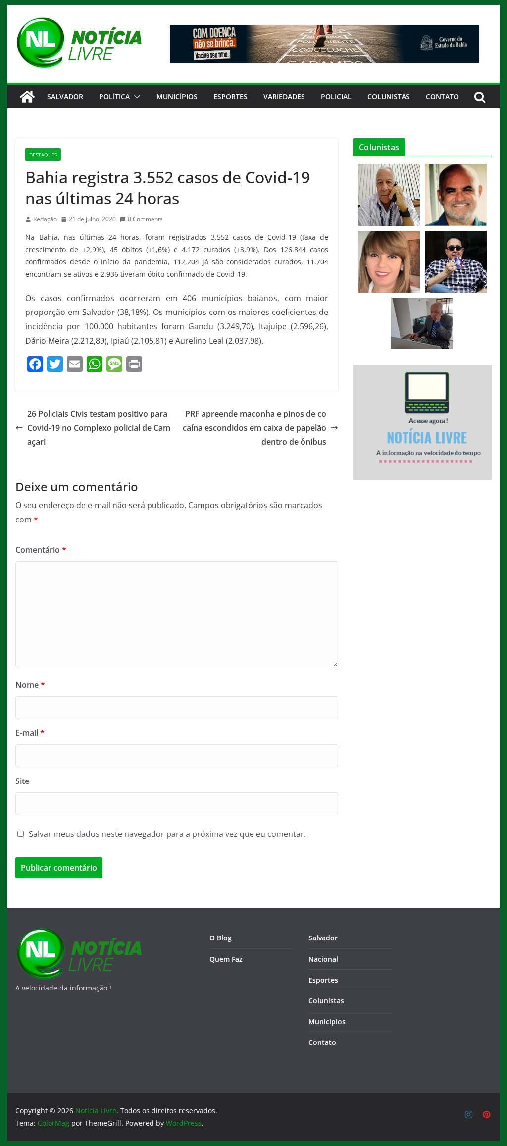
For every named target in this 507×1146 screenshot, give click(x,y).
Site (22, 781)
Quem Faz (226, 959)
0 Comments (145, 219)
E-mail (30, 733)
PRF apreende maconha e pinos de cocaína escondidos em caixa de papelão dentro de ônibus (254, 428)
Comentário (40, 549)
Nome (30, 684)
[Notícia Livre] (27, 96)
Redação (45, 219)
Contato (322, 1042)
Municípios (177, 96)
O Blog (220, 937)
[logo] (78, 933)
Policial (336, 96)
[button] (135, 97)
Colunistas (388, 96)
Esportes (230, 96)
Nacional (323, 959)
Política (114, 96)
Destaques (43, 154)
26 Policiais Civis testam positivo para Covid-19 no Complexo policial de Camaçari (98, 428)
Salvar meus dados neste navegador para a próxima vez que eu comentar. (167, 834)
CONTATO (442, 96)
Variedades (284, 96)
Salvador (65, 96)
